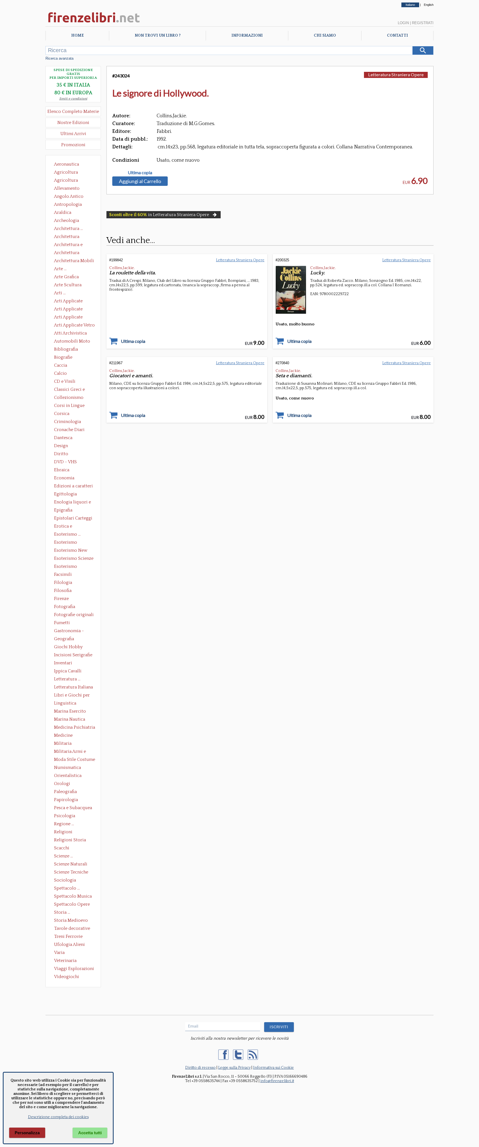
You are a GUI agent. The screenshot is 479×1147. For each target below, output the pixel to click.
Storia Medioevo (71, 920)
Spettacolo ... (67, 888)
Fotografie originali (74, 614)
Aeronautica (66, 164)
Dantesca (63, 437)
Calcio (60, 373)
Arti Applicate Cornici (68, 310)
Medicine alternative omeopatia (65, 736)
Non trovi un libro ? (157, 35)
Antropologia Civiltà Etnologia (71, 205)
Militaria (63, 743)
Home (77, 35)
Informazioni (247, 35)
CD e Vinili (64, 381)
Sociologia (65, 880)
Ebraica (61, 469)
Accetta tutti (90, 1132)
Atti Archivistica (70, 333)
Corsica (61, 413)
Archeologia (66, 220)
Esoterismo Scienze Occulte (73, 559)
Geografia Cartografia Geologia (65, 639)
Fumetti (62, 622)
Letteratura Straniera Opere (396, 74)
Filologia (63, 582)
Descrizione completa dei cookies (58, 1117)
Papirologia (66, 799)
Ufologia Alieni (69, 944)
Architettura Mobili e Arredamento (74, 261)
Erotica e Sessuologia (66, 527)
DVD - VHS (65, 461)
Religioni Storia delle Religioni (70, 840)
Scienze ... (63, 856)
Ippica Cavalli (67, 671)
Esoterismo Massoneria (65, 543)
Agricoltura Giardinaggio (67, 181)
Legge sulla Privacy (234, 1067)
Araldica (62, 212)
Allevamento (67, 188)
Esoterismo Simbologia (66, 567)
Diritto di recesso (200, 1067)
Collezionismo (68, 397)
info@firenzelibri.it (277, 1081)
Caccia (60, 365)
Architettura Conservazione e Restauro (70, 237)
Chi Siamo (325, 35)
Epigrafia (63, 510)
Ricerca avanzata (59, 58)
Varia (59, 952)
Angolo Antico (68, 196)
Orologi (62, 783)
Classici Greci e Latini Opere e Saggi (74, 390)
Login (403, 23)
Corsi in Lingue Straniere (69, 406)
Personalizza (27, 1132)
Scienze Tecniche (71, 872)
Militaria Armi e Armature (70, 752)
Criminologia (67, 421)
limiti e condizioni (73, 98)
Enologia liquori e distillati (72, 503)
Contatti (397, 35)
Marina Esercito (70, 711)
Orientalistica (67, 775)
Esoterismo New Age (70, 551)
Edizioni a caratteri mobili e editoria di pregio (74, 486)
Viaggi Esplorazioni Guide (74, 969)
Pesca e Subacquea (73, 807)
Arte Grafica (66, 276)
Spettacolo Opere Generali (72, 905)
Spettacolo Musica (73, 896)
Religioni (63, 831)
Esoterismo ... (67, 534)
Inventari (63, 662)
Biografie (63, 357)
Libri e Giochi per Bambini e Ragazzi (72, 696)
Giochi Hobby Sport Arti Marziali (73, 647)
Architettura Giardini (66, 253)
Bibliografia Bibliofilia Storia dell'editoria (71, 350)
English (429, 4)
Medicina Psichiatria (74, 727)
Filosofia (63, 590)
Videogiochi (66, 976)
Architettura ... (68, 228)
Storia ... (62, 912)
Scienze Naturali (70, 864)
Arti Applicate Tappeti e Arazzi (70, 318)
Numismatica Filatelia (67, 768)
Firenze (61, 598)
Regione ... (64, 823)
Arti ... (60, 292)
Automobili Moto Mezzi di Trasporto (73, 342)
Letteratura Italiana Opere (73, 688)
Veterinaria (65, 960)
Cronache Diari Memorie (69, 430)
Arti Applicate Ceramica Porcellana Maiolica (74, 301)
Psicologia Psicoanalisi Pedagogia (66, 816)
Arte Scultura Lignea (67, 285)
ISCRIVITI (279, 1027)
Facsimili (63, 574)
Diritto (61, 453)
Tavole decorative (72, 928)
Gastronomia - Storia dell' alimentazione (69, 631)
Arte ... (60, 268)
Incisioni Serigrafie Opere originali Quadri (73, 655)
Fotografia (64, 606)
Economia (64, 477)
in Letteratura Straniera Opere (159, 214)
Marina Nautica (69, 719)
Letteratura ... (67, 679)
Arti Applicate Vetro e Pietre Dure (74, 326)
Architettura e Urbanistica (68, 245)
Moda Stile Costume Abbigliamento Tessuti (74, 760)
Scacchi (61, 847)
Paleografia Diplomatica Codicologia (66, 792)
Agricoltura (66, 172)
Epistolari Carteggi (73, 518)
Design (61, 445)
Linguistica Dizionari (65, 704)
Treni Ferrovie (68, 936)
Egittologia (65, 494)
